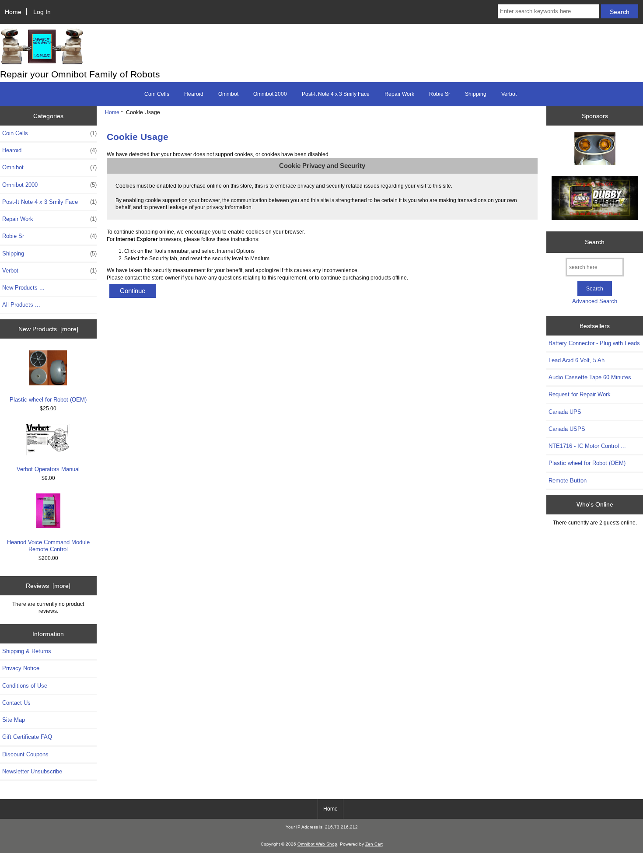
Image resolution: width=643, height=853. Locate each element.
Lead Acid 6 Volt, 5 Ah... (579, 360)
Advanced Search (594, 301)
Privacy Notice (20, 668)
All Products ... (21, 304)
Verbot (509, 94)
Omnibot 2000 (270, 94)
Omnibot (228, 94)
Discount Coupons (25, 754)
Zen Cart (374, 844)
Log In (42, 11)
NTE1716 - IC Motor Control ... (587, 446)
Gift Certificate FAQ (27, 737)
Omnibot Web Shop (317, 844)
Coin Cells (156, 94)
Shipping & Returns (26, 651)
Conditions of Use (24, 685)
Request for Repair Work (580, 394)
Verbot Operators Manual (48, 469)
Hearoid (193, 94)
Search (595, 241)
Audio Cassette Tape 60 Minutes (590, 377)
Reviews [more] (48, 585)
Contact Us (16, 702)
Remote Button (568, 480)
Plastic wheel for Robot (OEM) (48, 399)
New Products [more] (48, 328)
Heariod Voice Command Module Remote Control (48, 545)
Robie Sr (439, 94)
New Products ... (23, 287)
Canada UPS (565, 412)
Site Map (13, 720)
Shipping (475, 94)
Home (13, 11)
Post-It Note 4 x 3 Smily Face (336, 94)
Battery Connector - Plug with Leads (594, 343)
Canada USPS (567, 429)
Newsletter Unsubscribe (32, 771)
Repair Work (399, 94)
